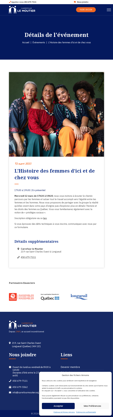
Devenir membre (70, 367)
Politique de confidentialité (86, 412)
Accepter (58, 406)
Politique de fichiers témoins (64, 412)
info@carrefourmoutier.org (26, 392)
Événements (39, 42)
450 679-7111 (30, 2)
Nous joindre (82, 2)
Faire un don (86, 9)
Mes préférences (92, 406)
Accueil (25, 42)
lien (45, 218)
